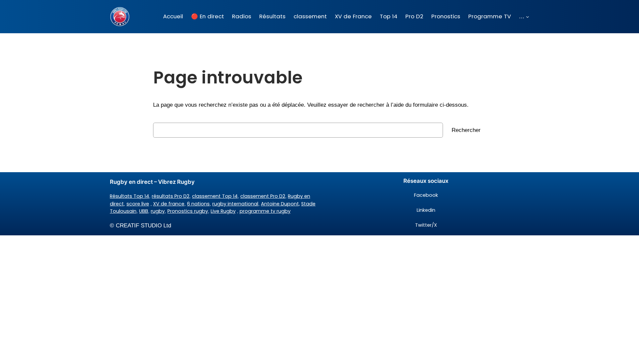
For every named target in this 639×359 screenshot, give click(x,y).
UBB (143, 211)
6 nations (198, 203)
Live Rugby (223, 211)
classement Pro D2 (262, 196)
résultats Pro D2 (170, 196)
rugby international (235, 203)
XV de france (168, 203)
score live (137, 203)
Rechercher (466, 130)
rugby (158, 211)
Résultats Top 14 (129, 196)
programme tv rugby (265, 211)
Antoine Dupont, (280, 203)
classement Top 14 (215, 196)
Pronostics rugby (187, 211)
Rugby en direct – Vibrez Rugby (152, 182)
